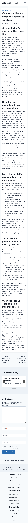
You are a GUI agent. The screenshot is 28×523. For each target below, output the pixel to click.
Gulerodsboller (7, 23)
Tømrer (14, 517)
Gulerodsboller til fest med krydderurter (21, 359)
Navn (5, 428)
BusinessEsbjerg (14, 503)
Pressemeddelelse (14, 510)
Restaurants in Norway (14, 487)
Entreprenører (14, 520)
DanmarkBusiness (14, 494)
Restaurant (14, 477)
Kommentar (6, 405)
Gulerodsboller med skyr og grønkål (6, 359)
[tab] (12, 388)
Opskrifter (8, 10)
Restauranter (14, 481)
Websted (5, 442)
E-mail (5, 435)
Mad (3, 10)
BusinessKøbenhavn (14, 497)
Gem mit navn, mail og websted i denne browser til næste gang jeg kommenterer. (14, 447)
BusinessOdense (14, 500)
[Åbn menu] (25, 3)
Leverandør (14, 513)
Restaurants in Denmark (14, 484)
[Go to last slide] (4, 381)
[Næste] (24, 381)
